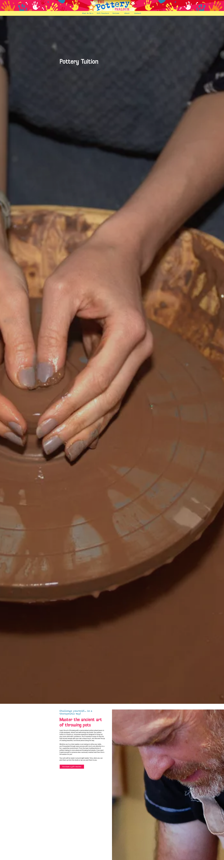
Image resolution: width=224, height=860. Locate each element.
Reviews (116, 13)
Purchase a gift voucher (71, 767)
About (127, 13)
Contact (137, 13)
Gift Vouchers (103, 13)
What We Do (87, 13)
